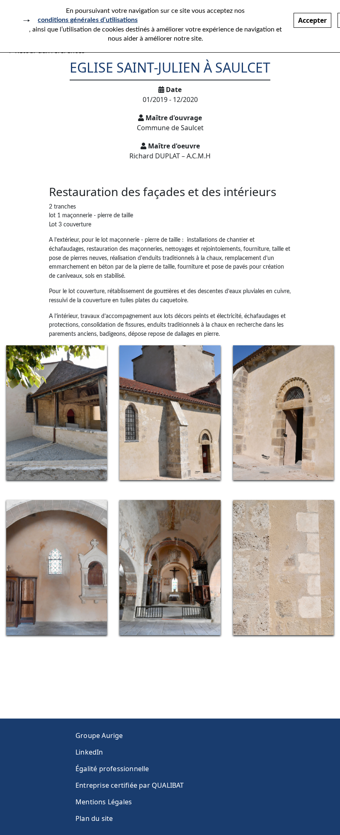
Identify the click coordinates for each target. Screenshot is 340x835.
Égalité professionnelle (112, 768)
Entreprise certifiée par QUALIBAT (129, 785)
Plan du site (94, 818)
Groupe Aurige (99, 735)
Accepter (312, 20)
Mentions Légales (103, 801)
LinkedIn (89, 752)
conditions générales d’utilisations (88, 20)
